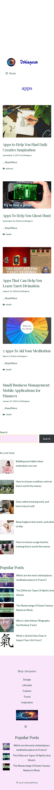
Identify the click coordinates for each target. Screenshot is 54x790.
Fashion (27, 690)
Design (27, 679)
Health (9, 234)
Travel (27, 696)
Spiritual (9, 168)
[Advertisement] (27, 28)
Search (3, 432)
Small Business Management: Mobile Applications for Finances (26, 390)
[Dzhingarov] (22, 62)
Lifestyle (27, 685)
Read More (11, 162)
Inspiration (27, 702)
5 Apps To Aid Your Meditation (27, 350)
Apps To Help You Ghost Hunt (27, 215)
